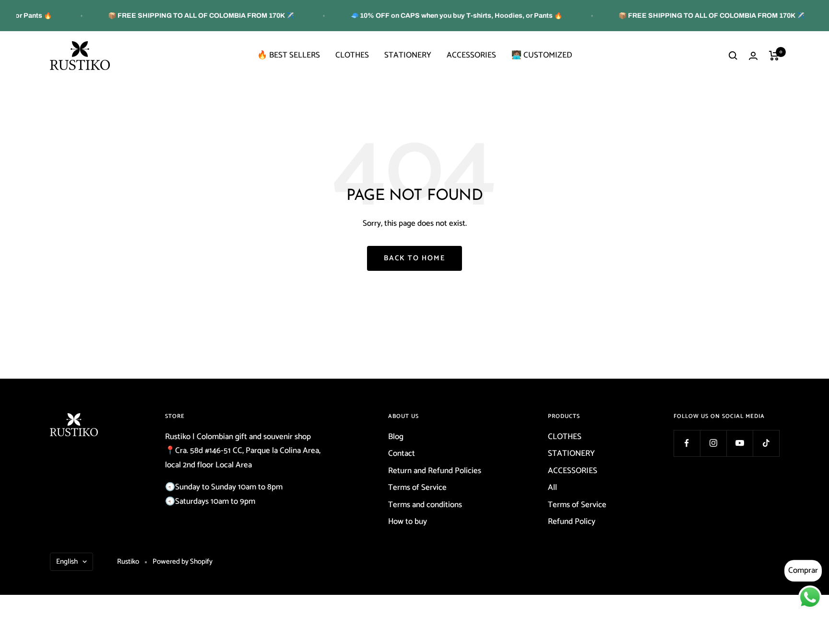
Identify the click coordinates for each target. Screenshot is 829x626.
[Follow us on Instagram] (713, 443)
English (67, 562)
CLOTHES (352, 55)
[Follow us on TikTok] (766, 443)
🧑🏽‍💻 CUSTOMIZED (541, 55)
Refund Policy (571, 521)
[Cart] (774, 55)
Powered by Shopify (183, 561)
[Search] (733, 55)
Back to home (414, 258)
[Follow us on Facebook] (687, 443)
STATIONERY (407, 55)
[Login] (753, 56)
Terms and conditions (425, 504)
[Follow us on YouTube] (739, 443)
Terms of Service (417, 487)
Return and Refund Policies (434, 470)
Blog (395, 436)
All (552, 487)
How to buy (407, 521)
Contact (401, 453)
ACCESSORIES (471, 55)
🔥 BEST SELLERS (288, 55)
